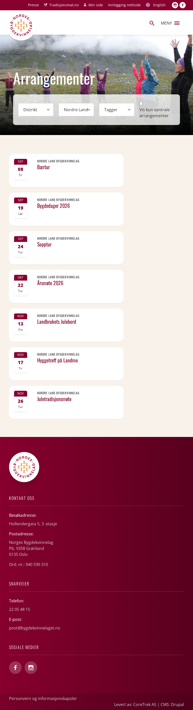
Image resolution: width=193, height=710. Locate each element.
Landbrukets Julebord (56, 321)
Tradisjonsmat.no (64, 5)
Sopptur (44, 244)
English (159, 5)
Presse (33, 5)
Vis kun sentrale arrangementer (154, 112)
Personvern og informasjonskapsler (43, 698)
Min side (95, 5)
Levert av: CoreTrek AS (135, 704)
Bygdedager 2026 (53, 205)
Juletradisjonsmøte (54, 398)
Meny (166, 23)
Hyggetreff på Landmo (57, 360)
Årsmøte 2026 (50, 282)
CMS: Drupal (172, 704)
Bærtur (43, 166)
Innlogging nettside (124, 5)
